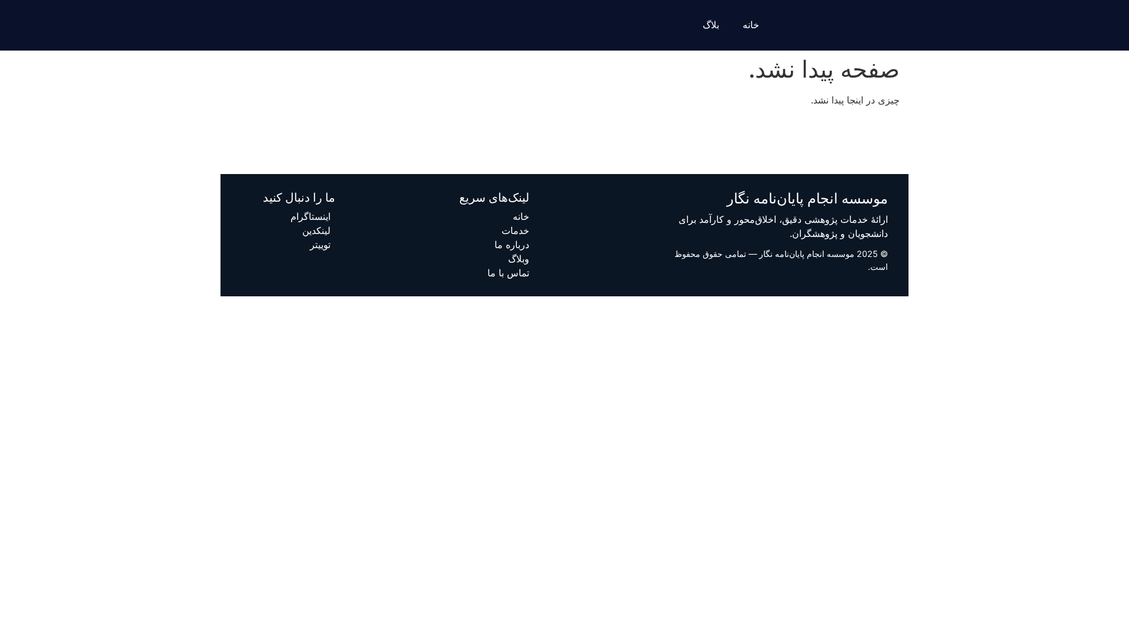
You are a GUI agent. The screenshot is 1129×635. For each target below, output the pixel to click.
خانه (751, 25)
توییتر (320, 244)
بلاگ (711, 25)
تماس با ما (508, 273)
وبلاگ (518, 259)
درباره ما (512, 244)
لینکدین (316, 230)
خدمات (515, 230)
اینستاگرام (310, 216)
